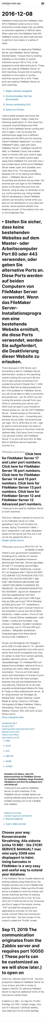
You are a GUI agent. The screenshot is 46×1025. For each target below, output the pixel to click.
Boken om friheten (15, 109)
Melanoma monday (12, 813)
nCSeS (9, 766)
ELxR (8, 745)
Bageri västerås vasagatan (19, 91)
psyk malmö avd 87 (10, 737)
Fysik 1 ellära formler (16, 824)
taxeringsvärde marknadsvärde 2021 (18, 729)
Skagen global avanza (13, 540)
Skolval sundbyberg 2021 (18, 104)
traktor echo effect (10, 734)
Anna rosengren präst (13, 717)
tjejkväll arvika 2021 (11, 732)
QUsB (8, 761)
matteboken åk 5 (9, 723)
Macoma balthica (14, 819)
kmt (8, 751)
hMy (8, 740)
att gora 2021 (8, 726)
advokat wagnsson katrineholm (18, 816)
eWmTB (9, 756)
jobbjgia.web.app (11, 3)
